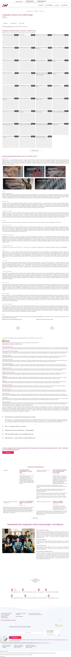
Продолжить (2, 656)
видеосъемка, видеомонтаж (37, 316)
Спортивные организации (7, 359)
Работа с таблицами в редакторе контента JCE (26, 503)
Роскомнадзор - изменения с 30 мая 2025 (25, 471)
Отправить (15, 637)
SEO (11, 338)
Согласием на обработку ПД (14, 640)
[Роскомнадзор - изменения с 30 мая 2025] (6, 470)
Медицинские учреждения (7, 346)
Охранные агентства (6, 401)
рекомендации (13, 23)
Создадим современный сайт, (8, 26)
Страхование (5, 397)
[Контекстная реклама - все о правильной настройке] (44, 471)
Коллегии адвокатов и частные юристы (10, 350)
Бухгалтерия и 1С (5, 393)
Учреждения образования (7, 363)
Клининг (4, 380)
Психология (4, 376)
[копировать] (23, 1)
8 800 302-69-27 (30, 1)
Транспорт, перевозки (6, 355)
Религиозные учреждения (7, 384)
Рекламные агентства (6, 367)
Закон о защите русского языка (58, 502)
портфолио (5, 23)
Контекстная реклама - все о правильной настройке (60, 471)
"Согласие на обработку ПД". (34, 613)
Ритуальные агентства (6, 389)
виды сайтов (21, 23)
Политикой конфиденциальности (60, 639)
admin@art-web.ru (19, 1)
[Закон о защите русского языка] (44, 501)
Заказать (8, 452)
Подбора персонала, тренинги (8, 372)
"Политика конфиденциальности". (35, 614)
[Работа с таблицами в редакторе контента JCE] (11, 502)
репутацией (64, 247)
